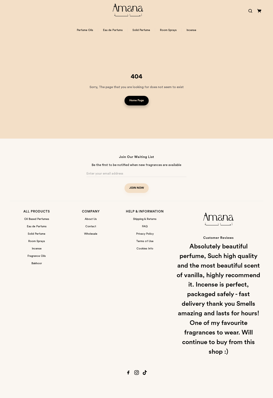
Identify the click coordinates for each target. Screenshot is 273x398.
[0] (259, 11)
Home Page (136, 100)
